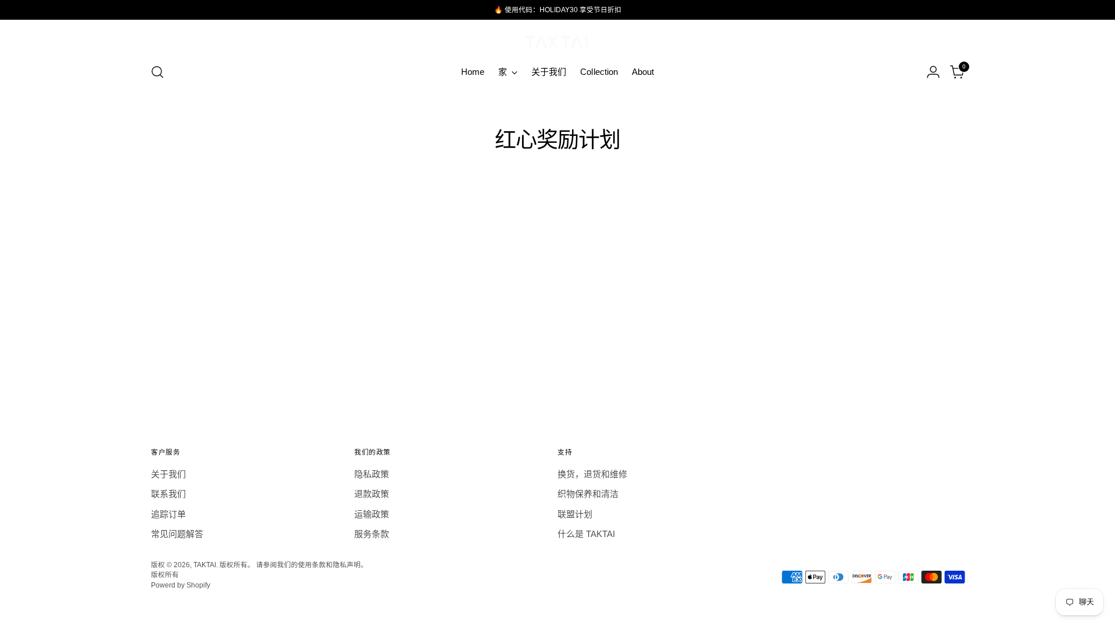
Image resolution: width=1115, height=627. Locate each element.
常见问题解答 (177, 534)
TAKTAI (204, 564)
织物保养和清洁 (588, 494)
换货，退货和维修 (592, 474)
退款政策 (371, 494)
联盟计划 (575, 514)
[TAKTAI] (557, 39)
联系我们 (168, 494)
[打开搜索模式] (157, 72)
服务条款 (371, 534)
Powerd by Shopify (180, 585)
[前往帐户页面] (933, 72)
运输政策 (371, 514)
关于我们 (168, 474)
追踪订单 (168, 514)
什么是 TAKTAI (586, 534)
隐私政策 (371, 474)
